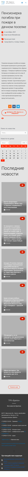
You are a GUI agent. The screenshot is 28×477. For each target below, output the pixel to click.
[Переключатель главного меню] (22, 2)
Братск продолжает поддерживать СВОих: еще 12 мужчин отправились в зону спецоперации (13, 204)
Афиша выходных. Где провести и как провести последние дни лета (12, 372)
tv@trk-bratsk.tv (5, 439)
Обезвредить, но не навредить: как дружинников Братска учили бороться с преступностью (14, 338)
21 (17, 155)
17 (2, 155)
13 (14, 153)
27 (14, 158)
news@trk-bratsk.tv (6, 427)
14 (17, 153)
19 (10, 155)
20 (14, 155)
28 (18, 158)
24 (2, 158)
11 (6, 153)
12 (10, 153)
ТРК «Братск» (10, 2)
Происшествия (9, 39)
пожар (16, 42)
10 (2, 153)
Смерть (22, 42)
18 (6, 155)
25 (6, 158)
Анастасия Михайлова (12, 35)
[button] (26, 2)
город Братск (9, 42)
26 (10, 158)
